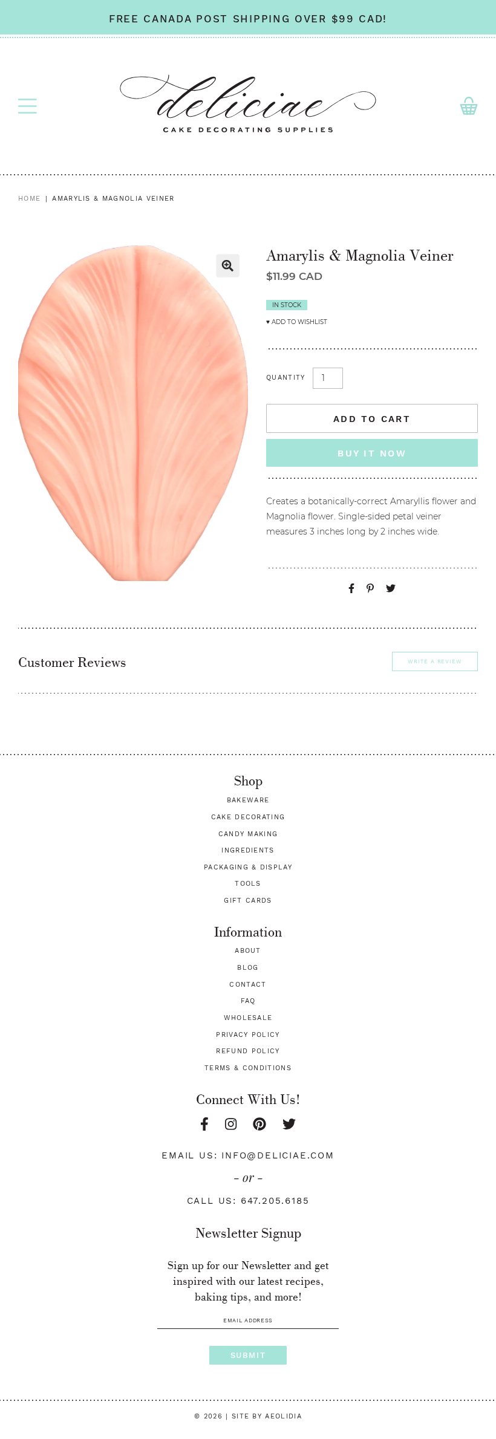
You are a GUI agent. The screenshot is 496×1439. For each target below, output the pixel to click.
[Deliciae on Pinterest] (259, 1124)
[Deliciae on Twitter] (289, 1124)
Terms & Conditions (248, 1068)
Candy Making (248, 834)
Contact (247, 985)
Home (29, 199)
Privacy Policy (247, 1035)
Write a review (435, 661)
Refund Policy (247, 1051)
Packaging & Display (248, 867)
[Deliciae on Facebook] (204, 1124)
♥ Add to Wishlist (296, 322)
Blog (247, 968)
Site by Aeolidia (267, 1416)
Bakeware (248, 800)
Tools (248, 884)
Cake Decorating (248, 817)
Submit (248, 1355)
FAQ (248, 1001)
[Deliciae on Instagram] (231, 1124)
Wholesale (248, 1018)
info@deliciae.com (277, 1155)
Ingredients (248, 850)
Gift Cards (248, 901)
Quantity (285, 378)
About (248, 951)
